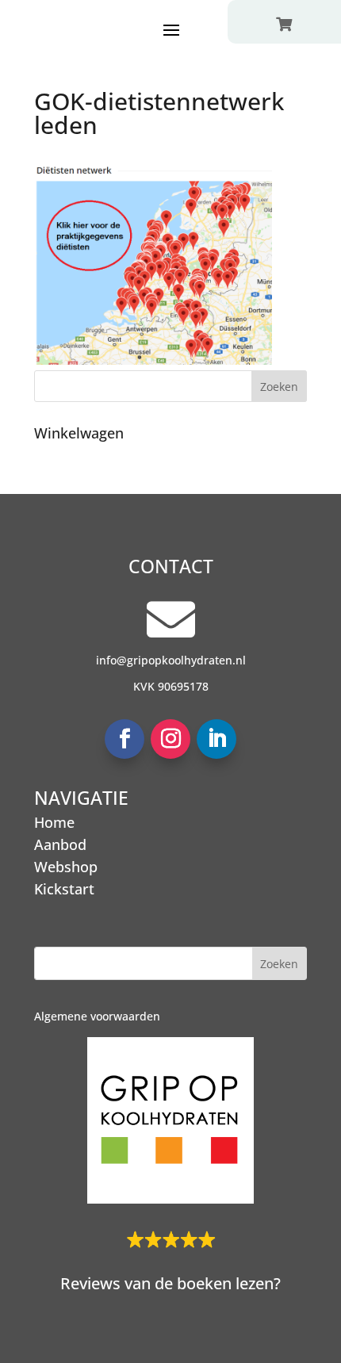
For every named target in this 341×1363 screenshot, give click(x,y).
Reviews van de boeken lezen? (170, 1283)
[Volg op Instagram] (170, 739)
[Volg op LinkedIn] (216, 739)
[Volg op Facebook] (124, 739)
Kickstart (64, 888)
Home (54, 822)
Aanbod (60, 844)
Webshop (66, 866)
